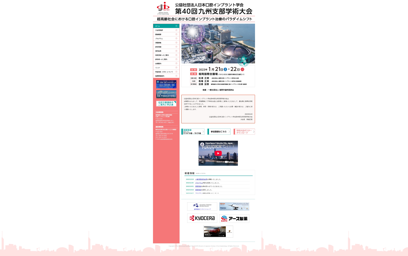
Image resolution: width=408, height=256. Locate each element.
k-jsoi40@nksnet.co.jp (166, 139)
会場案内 (158, 63)
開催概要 (158, 34)
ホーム (157, 26)
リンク (157, 68)
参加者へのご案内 (161, 59)
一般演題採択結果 (201, 179)
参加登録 (158, 47)
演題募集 (158, 43)
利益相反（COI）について (164, 72)
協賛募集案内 (159, 76)
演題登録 (198, 186)
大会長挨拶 (159, 30)
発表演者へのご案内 (162, 55)
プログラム (159, 38)
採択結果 (158, 51)
